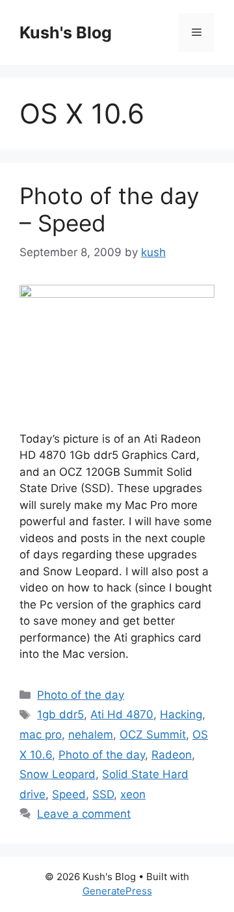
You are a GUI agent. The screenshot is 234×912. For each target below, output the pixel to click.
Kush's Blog (66, 32)
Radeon (171, 754)
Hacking (181, 714)
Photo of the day (80, 694)
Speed (69, 794)
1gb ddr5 (60, 714)
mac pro (41, 734)
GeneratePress (117, 891)
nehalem (90, 734)
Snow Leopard (58, 774)
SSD (103, 794)
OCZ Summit (153, 734)
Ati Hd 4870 (121, 714)
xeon (133, 794)
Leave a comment (84, 813)
